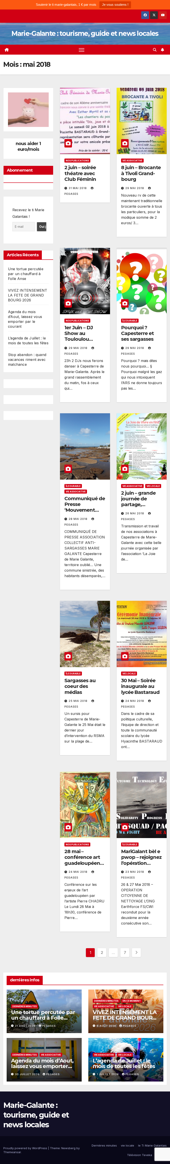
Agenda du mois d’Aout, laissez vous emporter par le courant (42, 1066)
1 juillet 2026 (108, 1074)
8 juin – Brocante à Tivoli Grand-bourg (141, 173)
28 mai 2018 (78, 519)
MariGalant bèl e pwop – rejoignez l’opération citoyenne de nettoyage (141, 863)
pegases (49, 1025)
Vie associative (132, 160)
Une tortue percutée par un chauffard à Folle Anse (25, 274)
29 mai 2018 (135, 188)
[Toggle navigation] (81, 49)
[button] (154, 50)
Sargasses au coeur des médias (80, 686)
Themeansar (12, 1152)
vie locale (153, 486)
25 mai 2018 (78, 701)
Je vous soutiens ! (115, 4)
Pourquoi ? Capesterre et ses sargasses (137, 333)
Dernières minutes (24, 1006)
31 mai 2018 (78, 188)
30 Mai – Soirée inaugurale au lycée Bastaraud (140, 686)
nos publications (77, 160)
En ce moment (132, 1000)
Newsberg (68, 1148)
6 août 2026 (107, 1025)
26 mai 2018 (135, 513)
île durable (129, 320)
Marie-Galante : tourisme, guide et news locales (85, 33)
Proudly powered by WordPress (25, 1148)
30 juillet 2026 (28, 1074)
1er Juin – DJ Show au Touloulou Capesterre (78, 336)
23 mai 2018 (135, 871)
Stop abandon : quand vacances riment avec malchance (27, 359)
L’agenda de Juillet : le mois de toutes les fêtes (124, 1063)
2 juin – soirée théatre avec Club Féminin (80, 173)
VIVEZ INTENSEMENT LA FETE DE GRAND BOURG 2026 (27, 295)
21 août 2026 (26, 1025)
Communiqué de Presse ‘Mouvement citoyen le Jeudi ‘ (84, 507)
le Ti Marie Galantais (152, 1145)
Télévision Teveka (139, 1155)
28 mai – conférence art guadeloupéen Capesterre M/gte (82, 863)
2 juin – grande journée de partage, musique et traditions (138, 504)
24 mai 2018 (135, 701)
